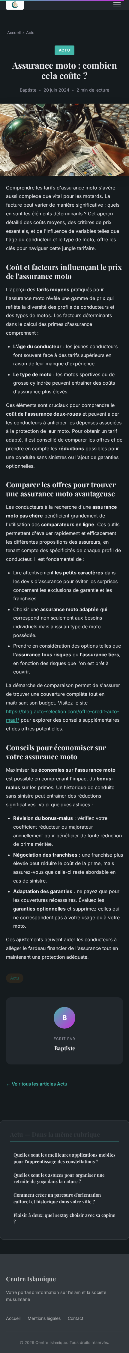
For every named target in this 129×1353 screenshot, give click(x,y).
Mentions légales (44, 1318)
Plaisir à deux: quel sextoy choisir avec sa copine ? (64, 1218)
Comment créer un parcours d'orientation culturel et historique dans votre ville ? (57, 1198)
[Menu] (117, 5)
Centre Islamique (31, 1278)
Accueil (14, 32)
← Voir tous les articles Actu (36, 1084)
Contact (75, 1318)
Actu (30, 32)
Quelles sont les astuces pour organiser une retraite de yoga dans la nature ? (59, 1178)
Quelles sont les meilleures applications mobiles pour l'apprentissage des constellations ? (65, 1158)
